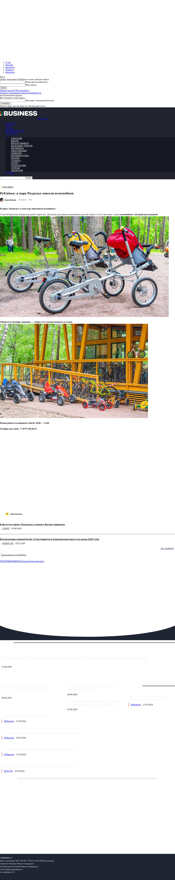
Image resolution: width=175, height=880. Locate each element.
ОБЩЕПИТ (16, 153)
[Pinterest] (69, 505)
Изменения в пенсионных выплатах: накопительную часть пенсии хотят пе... (40, 766)
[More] (138, 505)
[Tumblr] (89, 505)
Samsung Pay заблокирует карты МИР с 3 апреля (26, 716)
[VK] (50, 505)
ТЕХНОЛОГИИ (18, 165)
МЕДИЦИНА (17, 148)
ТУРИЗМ (15, 168)
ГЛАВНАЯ (10, 123)
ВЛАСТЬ (9, 128)
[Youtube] (42, 843)
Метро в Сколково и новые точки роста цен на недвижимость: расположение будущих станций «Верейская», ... (26, 689)
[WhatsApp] (30, 505)
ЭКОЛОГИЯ (17, 170)
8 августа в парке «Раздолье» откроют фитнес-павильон (32, 524)
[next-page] (41, 550)
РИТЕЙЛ (15, 158)
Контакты (10, 72)
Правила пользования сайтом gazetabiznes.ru (20, 93)
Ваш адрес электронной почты (39, 100)
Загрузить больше (137, 683)
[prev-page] (13, 550)
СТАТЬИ (9, 173)
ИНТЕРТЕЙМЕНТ (20, 143)
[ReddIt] (79, 505)
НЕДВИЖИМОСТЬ (14, 131)
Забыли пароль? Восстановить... (15, 90)
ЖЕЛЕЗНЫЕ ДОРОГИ (22, 146)
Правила (9, 70)
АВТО (8, 126)
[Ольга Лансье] (2, 200)
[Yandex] (34, 843)
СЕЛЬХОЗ (16, 160)
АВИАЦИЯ (16, 138)
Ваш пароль (30, 85)
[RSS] (11, 843)
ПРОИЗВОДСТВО (20, 155)
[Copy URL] (118, 505)
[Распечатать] (128, 505)
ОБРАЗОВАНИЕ (19, 151)
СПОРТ (14, 163)
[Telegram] (59, 505)
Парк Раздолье (16, 514)
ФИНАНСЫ (11, 133)
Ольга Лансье (10, 200)
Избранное (136, 704)
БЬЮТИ (15, 141)
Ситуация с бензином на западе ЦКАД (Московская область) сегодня (74, 657)
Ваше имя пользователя (36, 82)
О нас (8, 62)
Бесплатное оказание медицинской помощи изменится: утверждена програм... (41, 732)
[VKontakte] (26, 843)
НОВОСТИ (7, 543)
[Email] (108, 505)
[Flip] (98, 505)
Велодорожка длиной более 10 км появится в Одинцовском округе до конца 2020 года (49, 539)
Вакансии (10, 67)
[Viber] (40, 505)
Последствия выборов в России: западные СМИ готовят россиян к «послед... (40, 749)
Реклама (9, 65)
